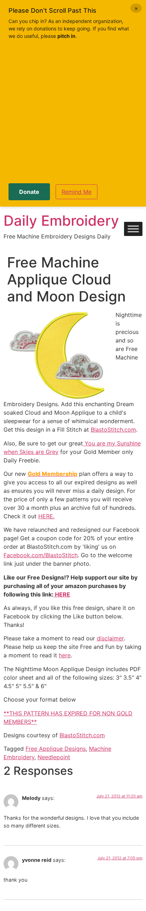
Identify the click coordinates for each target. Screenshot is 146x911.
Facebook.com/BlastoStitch (41, 555)
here (65, 655)
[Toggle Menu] (133, 229)
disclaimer (110, 638)
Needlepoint (54, 757)
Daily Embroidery (61, 220)
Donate (29, 191)
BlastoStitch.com (113, 429)
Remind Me (76, 191)
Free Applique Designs (56, 748)
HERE (62, 594)
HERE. (46, 516)
